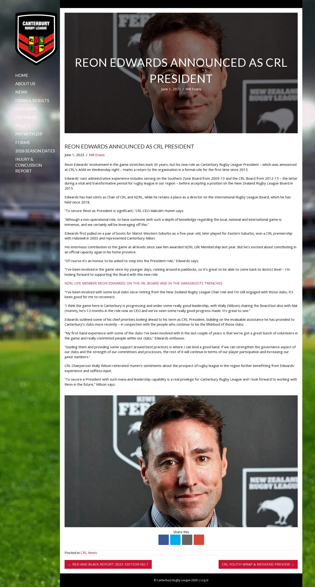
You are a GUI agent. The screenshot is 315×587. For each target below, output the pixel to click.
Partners (25, 117)
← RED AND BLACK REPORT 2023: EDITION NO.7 (108, 564)
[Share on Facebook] (163, 540)
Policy (22, 125)
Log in (204, 580)
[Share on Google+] (199, 540)
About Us (25, 83)
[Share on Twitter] (175, 540)
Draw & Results (32, 100)
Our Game (26, 108)
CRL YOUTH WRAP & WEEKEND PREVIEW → (258, 564)
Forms (22, 142)
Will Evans (193, 89)
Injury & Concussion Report (28, 165)
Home (21, 75)
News (21, 91)
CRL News (89, 552)
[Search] (17, 180)
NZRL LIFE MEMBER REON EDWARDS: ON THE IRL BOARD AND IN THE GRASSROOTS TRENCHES (143, 283)
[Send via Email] (187, 540)
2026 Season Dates (35, 150)
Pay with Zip (28, 133)
